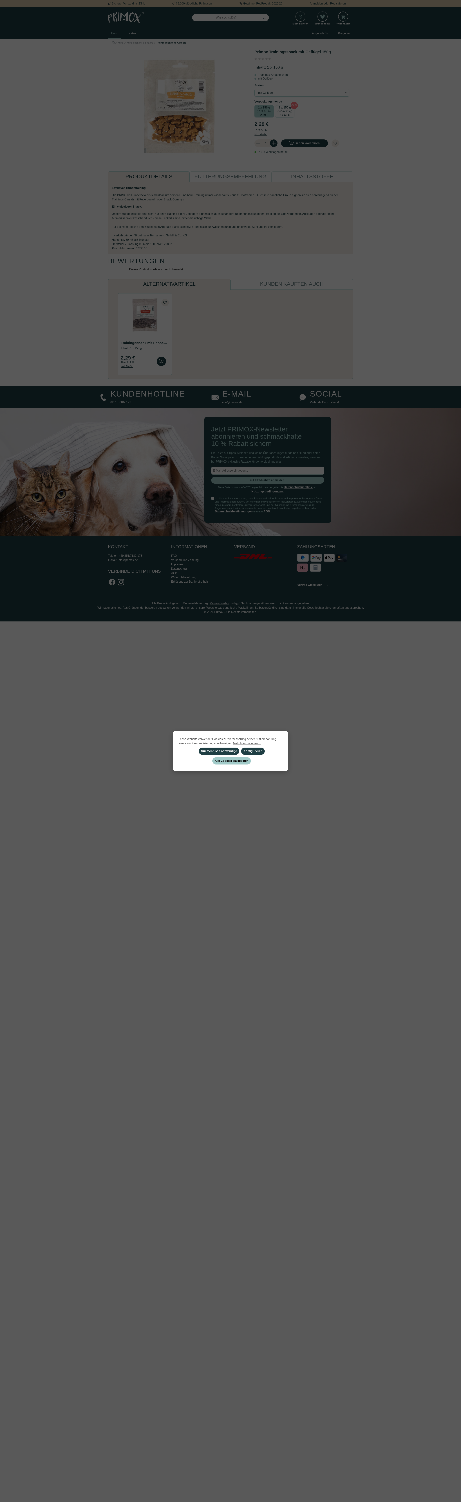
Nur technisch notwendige (219, 751)
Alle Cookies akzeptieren (232, 760)
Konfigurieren (252, 751)
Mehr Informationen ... (247, 743)
